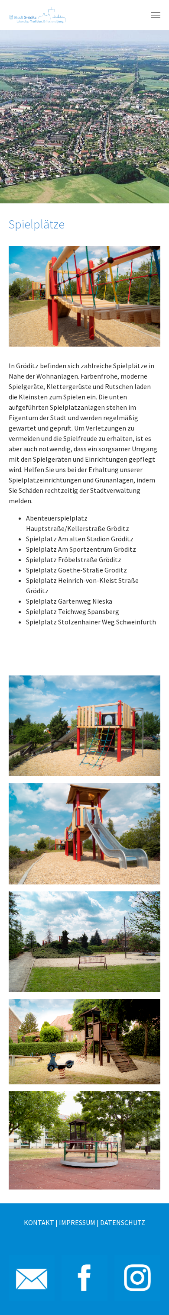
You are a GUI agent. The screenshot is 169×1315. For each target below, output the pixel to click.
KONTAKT (39, 1222)
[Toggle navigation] (155, 15)
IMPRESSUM (77, 1222)
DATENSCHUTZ (122, 1222)
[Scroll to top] (150, 1296)
